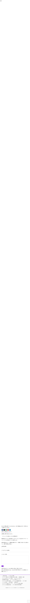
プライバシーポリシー (18, 578)
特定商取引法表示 (5, 579)
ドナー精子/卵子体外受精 (17, 584)
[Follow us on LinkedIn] (10, 530)
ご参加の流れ (4, 575)
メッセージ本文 (4, 554)
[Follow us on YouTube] (8, 530)
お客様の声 (16, 582)
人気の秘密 (11, 582)
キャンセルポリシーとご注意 (7, 578)
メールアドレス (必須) (5, 550)
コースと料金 (4, 582)
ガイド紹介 (25, 580)
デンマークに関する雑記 (6, 580)
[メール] (6, 530)
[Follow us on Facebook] (2, 530)
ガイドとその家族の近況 (17, 580)
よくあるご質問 (11, 575)
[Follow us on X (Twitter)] (4, 530)
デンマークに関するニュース (15, 579)
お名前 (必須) (4, 546)
